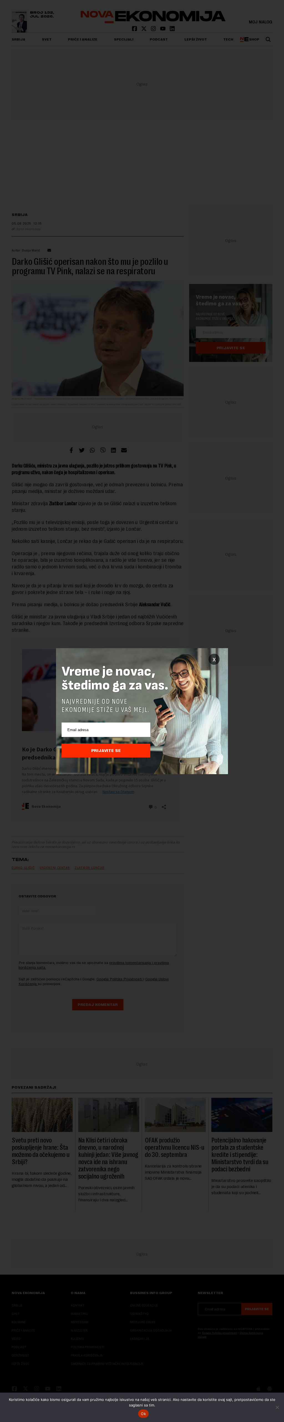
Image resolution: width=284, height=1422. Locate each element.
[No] (277, 1407)
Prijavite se (106, 750)
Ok (143, 1413)
